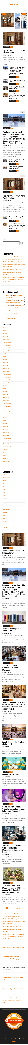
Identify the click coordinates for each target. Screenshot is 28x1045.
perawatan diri (6, 509)
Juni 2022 (5, 455)
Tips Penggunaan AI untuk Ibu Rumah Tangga (13, 947)
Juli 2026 (5, 327)
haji (3, 483)
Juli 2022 (5, 452)
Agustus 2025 (6, 351)
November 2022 (7, 441)
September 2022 (7, 447)
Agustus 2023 (6, 415)
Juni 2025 (5, 356)
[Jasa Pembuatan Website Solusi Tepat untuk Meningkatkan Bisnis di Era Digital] (14, 833)
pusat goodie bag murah (12, 316)
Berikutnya (18, 908)
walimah (5, 527)
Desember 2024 (7, 374)
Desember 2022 (7, 438)
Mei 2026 (5, 333)
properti (5, 512)
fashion (4, 480)
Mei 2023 (5, 423)
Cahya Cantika (7, 55)
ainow (7, 295)
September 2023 (7, 412)
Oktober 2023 (6, 409)
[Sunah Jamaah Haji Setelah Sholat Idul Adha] (5, 167)
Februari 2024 (6, 397)
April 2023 (5, 426)
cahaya (7, 305)
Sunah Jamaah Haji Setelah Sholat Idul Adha (16, 167)
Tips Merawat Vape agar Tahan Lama (17, 80)
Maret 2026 (5, 336)
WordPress (15, 1039)
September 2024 (7, 380)
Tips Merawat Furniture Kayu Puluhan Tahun (6, 19)
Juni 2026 (5, 330)
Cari (4, 240)
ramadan (5, 518)
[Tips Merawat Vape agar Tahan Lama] (5, 81)
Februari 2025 (6, 368)
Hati (4, 492)
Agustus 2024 (6, 383)
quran (4, 515)
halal (4, 489)
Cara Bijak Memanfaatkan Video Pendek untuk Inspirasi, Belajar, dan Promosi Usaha (13, 809)
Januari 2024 (6, 400)
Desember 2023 (7, 403)
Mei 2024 (5, 391)
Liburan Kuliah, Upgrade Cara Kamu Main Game (14, 989)
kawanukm (8, 311)
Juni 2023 (5, 420)
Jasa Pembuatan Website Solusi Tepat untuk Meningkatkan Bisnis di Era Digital (12, 848)
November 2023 (7, 406)
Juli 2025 (5, 354)
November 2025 (7, 345)
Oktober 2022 (6, 444)
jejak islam (5, 498)
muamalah (5, 501)
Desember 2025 (7, 342)
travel (4, 524)
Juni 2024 (5, 388)
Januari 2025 (6, 371)
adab (4, 475)
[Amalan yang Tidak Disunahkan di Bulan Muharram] (5, 88)
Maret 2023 (5, 429)
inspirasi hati (14, 4)
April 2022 (5, 458)
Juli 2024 (5, 385)
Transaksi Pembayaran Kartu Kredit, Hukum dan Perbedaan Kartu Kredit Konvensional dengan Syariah (17, 96)
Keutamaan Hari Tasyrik (11, 774)
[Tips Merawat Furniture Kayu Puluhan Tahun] (14, 38)
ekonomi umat (6, 477)
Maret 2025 (5, 365)
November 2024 (7, 377)
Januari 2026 (6, 339)
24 (13, 908)
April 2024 (5, 394)
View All (22, 112)
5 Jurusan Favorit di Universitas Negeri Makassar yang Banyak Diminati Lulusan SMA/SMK (12, 1000)
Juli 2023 (5, 417)
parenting (5, 504)
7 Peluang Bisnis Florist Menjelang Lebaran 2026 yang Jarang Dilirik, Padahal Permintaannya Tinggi (13, 889)
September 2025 (7, 348)
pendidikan (5, 507)
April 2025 (5, 362)
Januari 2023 (6, 435)
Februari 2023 (6, 432)
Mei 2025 (5, 359)
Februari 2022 (6, 461)
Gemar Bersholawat (10, 300)
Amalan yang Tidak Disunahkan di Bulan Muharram (17, 87)
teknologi (5, 521)
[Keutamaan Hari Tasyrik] (14, 763)
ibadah (4, 495)
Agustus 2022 (6, 449)
